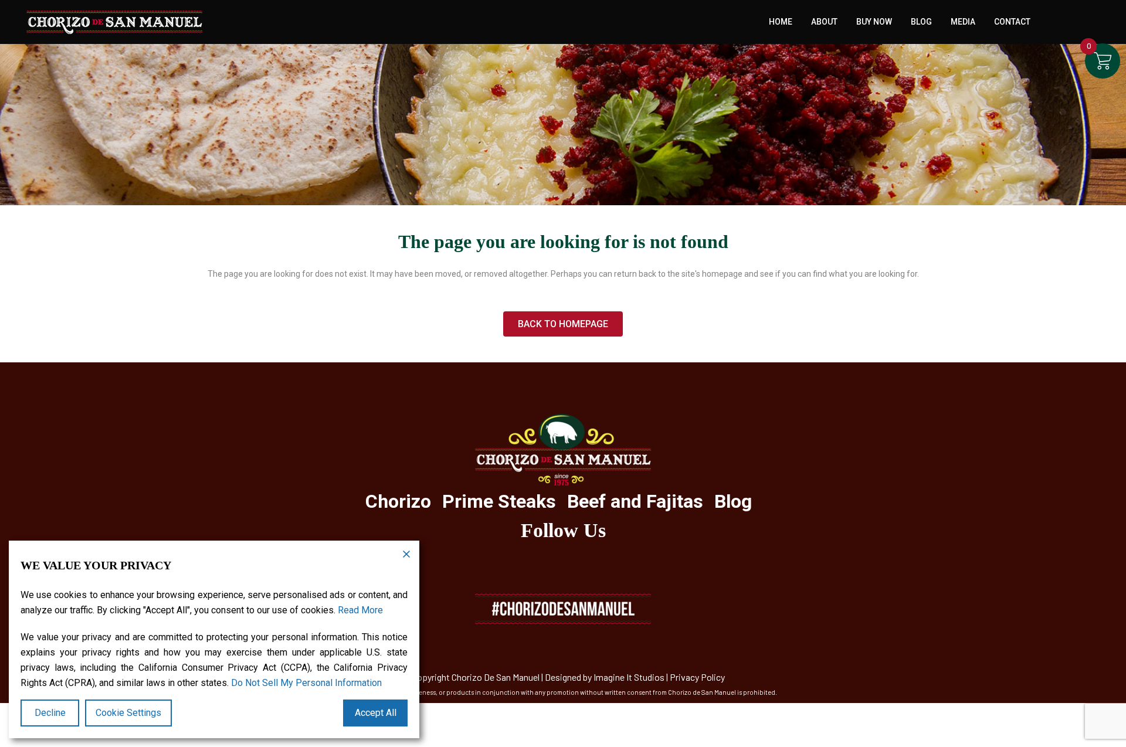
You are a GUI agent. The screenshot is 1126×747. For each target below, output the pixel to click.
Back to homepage (563, 324)
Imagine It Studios (628, 677)
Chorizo (398, 501)
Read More (360, 610)
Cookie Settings (128, 712)
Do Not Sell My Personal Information (306, 682)
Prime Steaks (499, 501)
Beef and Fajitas (635, 501)
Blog (733, 501)
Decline (50, 712)
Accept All (375, 712)
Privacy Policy (697, 677)
